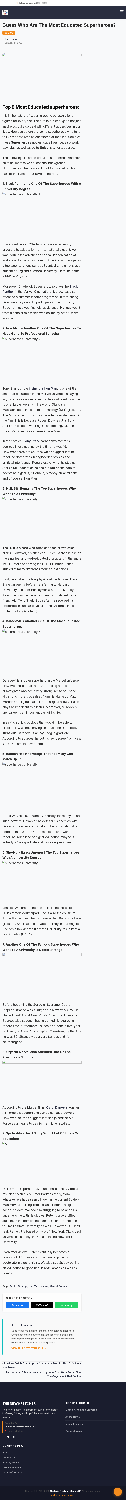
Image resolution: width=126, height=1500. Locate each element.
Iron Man (34, 1286)
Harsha (12, 39)
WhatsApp (67, 1305)
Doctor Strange (18, 1286)
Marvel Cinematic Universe (81, 1409)
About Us (7, 1452)
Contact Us (8, 1457)
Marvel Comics (58, 1286)
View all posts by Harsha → (28, 1348)
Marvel (44, 1286)
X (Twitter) (42, 1305)
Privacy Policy (10, 1462)
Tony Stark (31, 441)
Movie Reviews (74, 1424)
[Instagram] (14, 1437)
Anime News (72, 1416)
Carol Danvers (57, 1107)
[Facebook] (3, 1437)
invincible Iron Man (43, 388)
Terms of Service (12, 1472)
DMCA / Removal (11, 1467)
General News (73, 1431)
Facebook (17, 1305)
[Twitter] (8, 1437)
